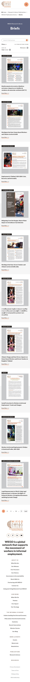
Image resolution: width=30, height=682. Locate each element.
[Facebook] (13, 535)
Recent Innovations (15, 625)
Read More (5, 93)
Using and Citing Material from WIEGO (15, 589)
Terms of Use (15, 670)
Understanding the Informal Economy (15, 615)
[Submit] (27, 40)
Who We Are (15, 563)
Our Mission (15, 566)
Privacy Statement (15, 667)
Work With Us (15, 579)
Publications (15, 651)
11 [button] (16, 511)
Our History (15, 572)
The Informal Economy (15, 612)
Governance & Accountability (15, 576)
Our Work (15, 594)
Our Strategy (15, 607)
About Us (15, 560)
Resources (15, 660)
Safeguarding (15, 674)
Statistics (15, 622)
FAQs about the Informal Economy (15, 618)
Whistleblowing (15, 677)
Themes (15, 600)
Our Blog (15, 631)
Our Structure (15, 569)
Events (15, 640)
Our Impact (15, 603)
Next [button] (21, 511)
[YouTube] (21, 535)
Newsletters (15, 646)
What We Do (15, 597)
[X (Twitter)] (8, 535)
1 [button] (3, 511)
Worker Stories (15, 628)
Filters (3, 44)
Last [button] (26, 511)
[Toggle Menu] (26, 4)
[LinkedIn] (17, 535)
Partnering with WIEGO (15, 582)
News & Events (15, 636)
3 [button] (10, 511)
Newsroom (15, 643)
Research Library (15, 655)
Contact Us (15, 585)
